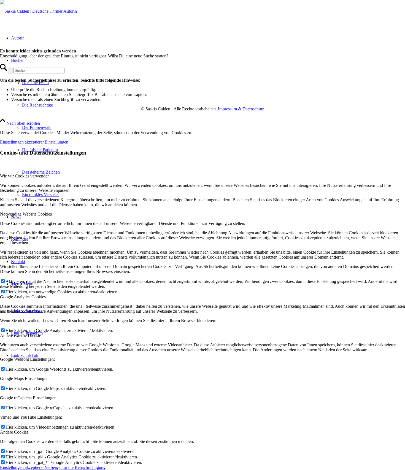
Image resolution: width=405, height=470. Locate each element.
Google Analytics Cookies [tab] (23, 296)
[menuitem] (208, 127)
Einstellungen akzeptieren (22, 142)
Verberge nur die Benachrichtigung (75, 467)
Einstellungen (56, 142)
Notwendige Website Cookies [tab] (26, 214)
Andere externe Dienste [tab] (20, 335)
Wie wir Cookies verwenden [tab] (25, 176)
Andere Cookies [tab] (14, 432)
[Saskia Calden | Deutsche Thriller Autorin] (38, 11)
